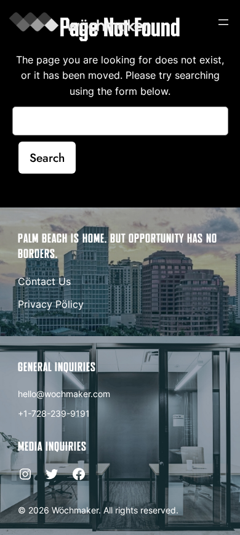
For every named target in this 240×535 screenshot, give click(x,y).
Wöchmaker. (76, 510)
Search (47, 157)
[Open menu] (223, 22)
